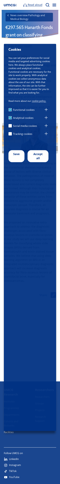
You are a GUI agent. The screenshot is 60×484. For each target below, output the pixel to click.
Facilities (9, 432)
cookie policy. (39, 101)
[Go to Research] (10, 5)
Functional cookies (24, 110)
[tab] (46, 110)
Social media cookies (25, 126)
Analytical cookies (23, 118)
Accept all (38, 156)
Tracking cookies (22, 134)
